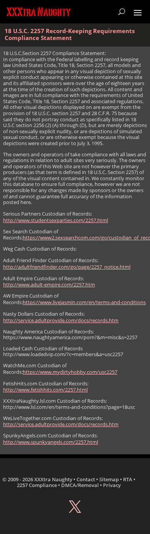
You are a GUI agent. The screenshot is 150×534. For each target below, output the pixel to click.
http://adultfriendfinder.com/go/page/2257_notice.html (66, 266)
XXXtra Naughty (53, 479)
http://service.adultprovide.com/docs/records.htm (60, 320)
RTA (127, 479)
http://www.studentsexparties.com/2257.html (55, 220)
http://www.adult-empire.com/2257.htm (49, 284)
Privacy (112, 485)
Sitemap (109, 479)
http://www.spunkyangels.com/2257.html (50, 442)
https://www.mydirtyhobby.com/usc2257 (70, 371)
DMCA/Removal (80, 485)
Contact (86, 479)
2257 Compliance (37, 485)
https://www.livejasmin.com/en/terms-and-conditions (84, 302)
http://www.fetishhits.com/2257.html (45, 389)
